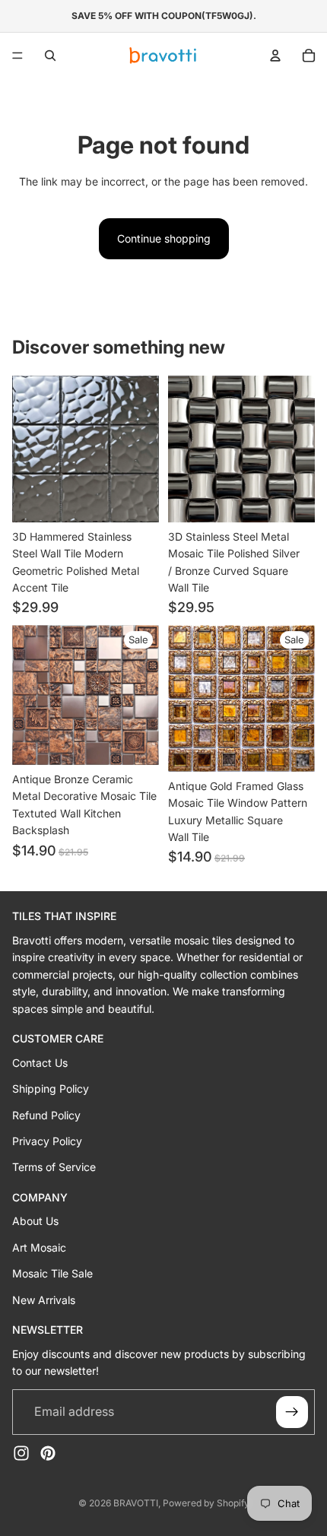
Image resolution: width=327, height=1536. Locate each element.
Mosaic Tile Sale (52, 1273)
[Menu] (17, 55)
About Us (35, 1220)
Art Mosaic (39, 1247)
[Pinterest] (48, 1452)
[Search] (50, 55)
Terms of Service (54, 1166)
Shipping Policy (50, 1088)
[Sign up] (292, 1411)
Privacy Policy (47, 1141)
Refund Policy (46, 1114)
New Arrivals (43, 1299)
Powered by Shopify (206, 1503)
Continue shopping (164, 238)
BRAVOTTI (135, 1503)
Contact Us (40, 1061)
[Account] (275, 55)
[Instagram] (21, 1452)
